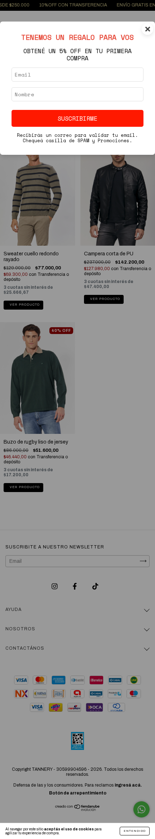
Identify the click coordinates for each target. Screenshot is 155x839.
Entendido (135, 831)
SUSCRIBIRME (77, 118)
